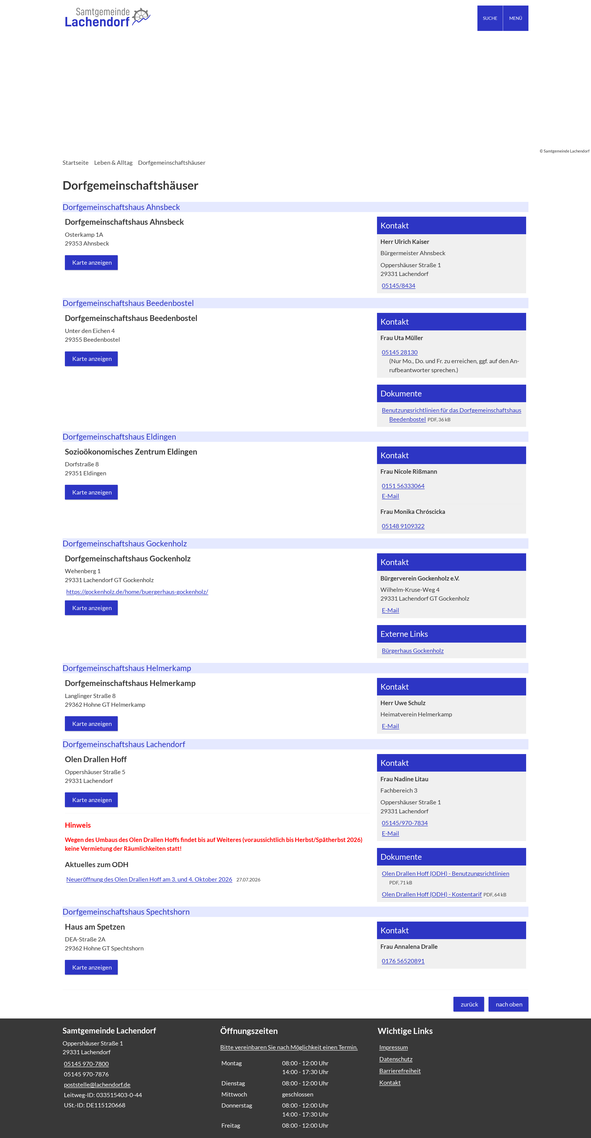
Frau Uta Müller (401, 337)
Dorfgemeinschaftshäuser (171, 162)
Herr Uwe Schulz (402, 702)
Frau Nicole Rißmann (408, 471)
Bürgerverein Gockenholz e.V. (419, 578)
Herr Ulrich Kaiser (404, 241)
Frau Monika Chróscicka (412, 511)
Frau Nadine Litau (404, 779)
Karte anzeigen (92, 262)
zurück (469, 1004)
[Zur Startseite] (177, 18)
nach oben (509, 1004)
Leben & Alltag (113, 162)
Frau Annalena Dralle (409, 946)
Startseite (76, 162)
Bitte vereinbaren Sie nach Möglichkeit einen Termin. (289, 1047)
